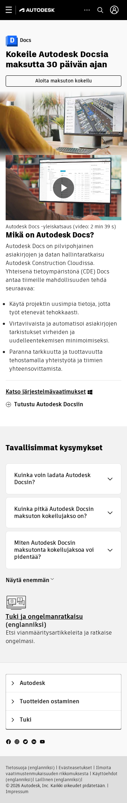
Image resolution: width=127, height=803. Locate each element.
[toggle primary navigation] (12, 10)
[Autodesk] (37, 10)
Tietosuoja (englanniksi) (30, 768)
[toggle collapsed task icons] (87, 10)
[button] (63, 478)
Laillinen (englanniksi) (58, 780)
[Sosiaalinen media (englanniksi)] (25, 741)
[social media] (25, 741)
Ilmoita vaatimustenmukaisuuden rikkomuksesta (58, 771)
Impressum (17, 792)
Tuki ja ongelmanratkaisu (44, 616)
